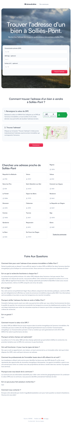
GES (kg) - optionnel (10, 56)
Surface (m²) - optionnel (11, 63)
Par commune (44, 4)
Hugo (46, 418)
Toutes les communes (59, 234)
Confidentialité (31, 421)
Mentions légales (40, 421)
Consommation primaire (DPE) (13, 48)
